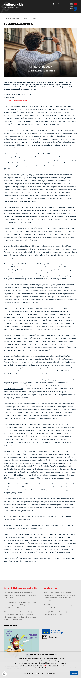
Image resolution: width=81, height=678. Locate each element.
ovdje (45, 665)
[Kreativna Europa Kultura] (21, 643)
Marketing (52, 674)
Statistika (41, 674)
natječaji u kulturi (51, 588)
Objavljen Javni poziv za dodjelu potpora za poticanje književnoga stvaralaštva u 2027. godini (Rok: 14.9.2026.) (20, 595)
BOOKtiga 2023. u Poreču (18, 24)
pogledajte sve (10, 625)
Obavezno (29, 674)
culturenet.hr (14, 5)
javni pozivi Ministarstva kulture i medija (20, 588)
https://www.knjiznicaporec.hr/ (18, 100)
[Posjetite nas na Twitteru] (58, 4)
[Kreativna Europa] (59, 631)
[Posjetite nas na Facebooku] (54, 4)
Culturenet (7, 19)
